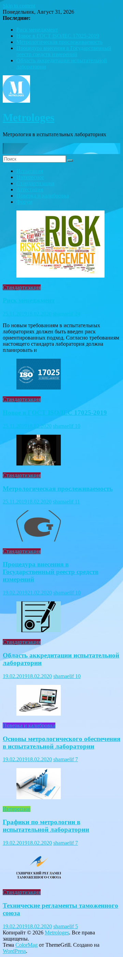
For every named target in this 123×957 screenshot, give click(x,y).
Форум (24, 202)
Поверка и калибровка (42, 196)
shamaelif (64, 314)
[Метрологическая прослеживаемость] (38, 464)
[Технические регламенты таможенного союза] (38, 880)
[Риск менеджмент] (60, 276)
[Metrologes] (61, 152)
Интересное (30, 177)
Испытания (29, 171)
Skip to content (19, 6)
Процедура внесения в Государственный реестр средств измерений (63, 51)
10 (77, 426)
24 (77, 314)
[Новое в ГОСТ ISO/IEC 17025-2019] (38, 388)
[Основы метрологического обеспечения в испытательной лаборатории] (38, 714)
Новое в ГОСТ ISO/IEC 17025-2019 (57, 36)
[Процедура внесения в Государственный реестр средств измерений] (38, 540)
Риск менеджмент (37, 30)
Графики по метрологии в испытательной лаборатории (46, 825)
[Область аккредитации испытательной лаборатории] (38, 630)
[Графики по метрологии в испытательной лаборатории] (38, 797)
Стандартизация (35, 183)
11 (77, 502)
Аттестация (29, 189)
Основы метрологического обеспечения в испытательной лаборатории (61, 742)
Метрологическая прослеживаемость (59, 42)
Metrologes (28, 117)
